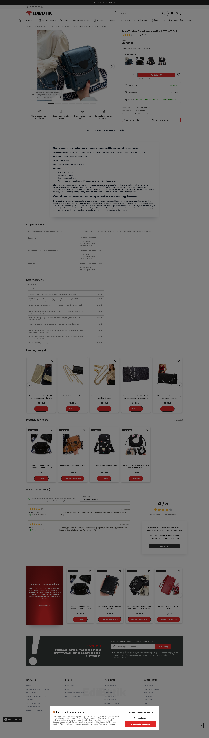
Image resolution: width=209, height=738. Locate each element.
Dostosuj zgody (140, 718)
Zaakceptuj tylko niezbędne (141, 712)
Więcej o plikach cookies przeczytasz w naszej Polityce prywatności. (88, 724)
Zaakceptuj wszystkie (140, 724)
